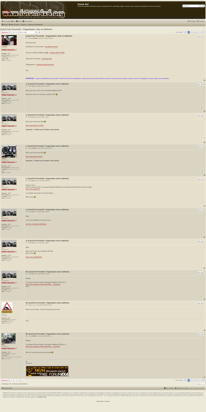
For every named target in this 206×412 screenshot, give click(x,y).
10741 (9, 165)
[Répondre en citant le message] (199, 36)
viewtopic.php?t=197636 (56, 52)
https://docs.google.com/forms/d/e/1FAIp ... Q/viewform (43, 284)
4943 (9, 318)
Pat (2, 91)
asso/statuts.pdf (47, 58)
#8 (26, 273)
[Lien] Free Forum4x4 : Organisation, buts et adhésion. (27, 29)
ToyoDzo (4, 158)
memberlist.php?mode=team (45, 64)
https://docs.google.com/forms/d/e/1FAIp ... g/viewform (43, 346)
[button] (185, 32)
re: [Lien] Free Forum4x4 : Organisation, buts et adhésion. (47, 84)
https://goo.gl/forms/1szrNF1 (35, 125)
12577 (9, 53)
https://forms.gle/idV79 (33, 189)
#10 (27, 336)
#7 (26, 242)
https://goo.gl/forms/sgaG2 (34, 156)
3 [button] (193, 32)
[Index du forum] (39, 10)
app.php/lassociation (51, 46)
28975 (9, 352)
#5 (26, 180)
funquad (4, 313)
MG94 (3, 344)
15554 (9, 98)
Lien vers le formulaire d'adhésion (36, 224)
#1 (26, 38)
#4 (26, 148)
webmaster (4, 46)
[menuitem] (13, 21)
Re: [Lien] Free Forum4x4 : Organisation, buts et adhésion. (48, 272)
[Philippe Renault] (42, 397)
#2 (26, 86)
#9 (26, 305)
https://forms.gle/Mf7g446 (34, 257)
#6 (26, 211)
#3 (26, 117)
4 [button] (195, 32)
